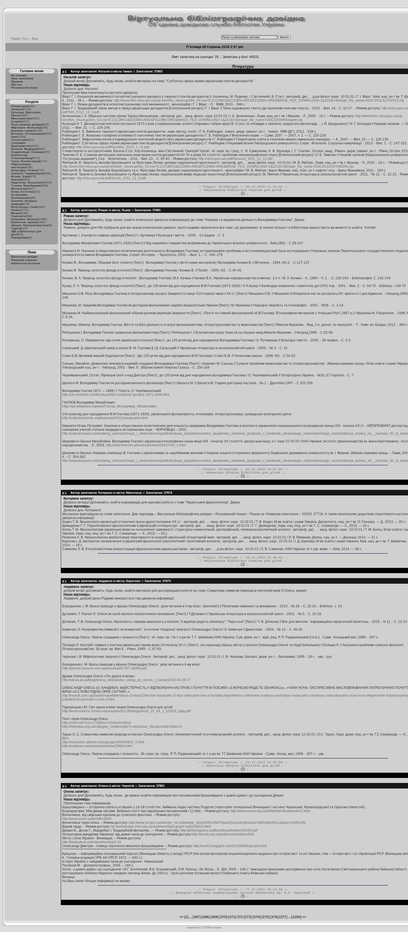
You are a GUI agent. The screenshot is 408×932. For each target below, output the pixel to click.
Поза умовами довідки (26, 124)
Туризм (16, 228)
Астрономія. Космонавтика (21, 196)
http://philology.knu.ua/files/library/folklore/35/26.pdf (218, 830)
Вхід (35, 38)
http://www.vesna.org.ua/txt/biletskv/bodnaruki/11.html (270, 811)
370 (223, 917)
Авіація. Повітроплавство (29, 225)
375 (265, 917)
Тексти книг (19, 139)
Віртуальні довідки (24, 256)
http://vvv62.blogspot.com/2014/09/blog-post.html (230, 846)
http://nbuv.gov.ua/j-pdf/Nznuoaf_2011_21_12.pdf (235, 159)
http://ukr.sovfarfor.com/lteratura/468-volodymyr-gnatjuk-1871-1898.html (115, 395)
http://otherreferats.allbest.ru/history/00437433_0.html (146, 445)
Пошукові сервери (24, 259)
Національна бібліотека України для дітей (243, 190)
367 (197, 917)
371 (232, 917)
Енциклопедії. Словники (27, 151)
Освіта (16, 209)
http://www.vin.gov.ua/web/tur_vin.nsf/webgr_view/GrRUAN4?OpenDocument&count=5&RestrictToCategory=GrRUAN (217, 823)
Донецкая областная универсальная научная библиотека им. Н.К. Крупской (243, 893)
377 (283, 917)
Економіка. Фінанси (25, 219)
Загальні (17, 109)
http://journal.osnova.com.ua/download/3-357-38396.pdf (104, 668)
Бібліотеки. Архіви (24, 222)
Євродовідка (20, 237)
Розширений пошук (24, 87)
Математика (19, 188)
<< (181, 917)
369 (214, 917)
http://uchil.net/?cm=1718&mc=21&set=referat (96, 723)
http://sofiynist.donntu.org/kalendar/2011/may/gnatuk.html (105, 418)
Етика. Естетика (22, 191)
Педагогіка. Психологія (27, 182)
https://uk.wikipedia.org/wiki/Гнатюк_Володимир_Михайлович (109, 406)
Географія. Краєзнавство (21, 144)
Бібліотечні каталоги (25, 263)
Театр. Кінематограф (25, 161)
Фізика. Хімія (20, 176)
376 (274, 917)
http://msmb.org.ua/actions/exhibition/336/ (223, 834)
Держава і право (22, 130)
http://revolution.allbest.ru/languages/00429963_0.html (103, 742)
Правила (17, 81)
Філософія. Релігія (24, 170)
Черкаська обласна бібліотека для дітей (243, 472)
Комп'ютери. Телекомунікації (22, 156)
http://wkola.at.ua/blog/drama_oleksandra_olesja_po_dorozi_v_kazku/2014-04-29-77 (126, 680)
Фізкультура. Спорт (24, 206)
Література (19, 106)
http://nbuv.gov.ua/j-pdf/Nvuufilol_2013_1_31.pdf (112, 147)
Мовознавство (21, 118)
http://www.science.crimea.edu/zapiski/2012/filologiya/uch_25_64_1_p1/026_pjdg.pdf (126, 711)
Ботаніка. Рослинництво (28, 133)
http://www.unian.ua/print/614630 (87, 819)
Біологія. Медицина (24, 148)
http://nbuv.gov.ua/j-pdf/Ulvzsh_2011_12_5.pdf (111, 178)
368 (205, 917)
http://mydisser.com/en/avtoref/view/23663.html (97, 746)
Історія (16, 121)
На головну (19, 75)
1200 (296, 917)
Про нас (16, 84)
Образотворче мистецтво (21, 166)
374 (257, 917)
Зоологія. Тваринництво (27, 173)
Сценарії (17, 179)
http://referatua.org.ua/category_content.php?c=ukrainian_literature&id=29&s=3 (122, 727)
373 (248, 917)
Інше (14, 136)
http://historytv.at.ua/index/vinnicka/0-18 (91, 842)
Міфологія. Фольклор (26, 127)
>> (304, 917)
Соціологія (18, 216)
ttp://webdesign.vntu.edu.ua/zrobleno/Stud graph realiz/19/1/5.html (161, 826)
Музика (16, 213)
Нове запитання (22, 78)
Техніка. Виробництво (26, 185)
